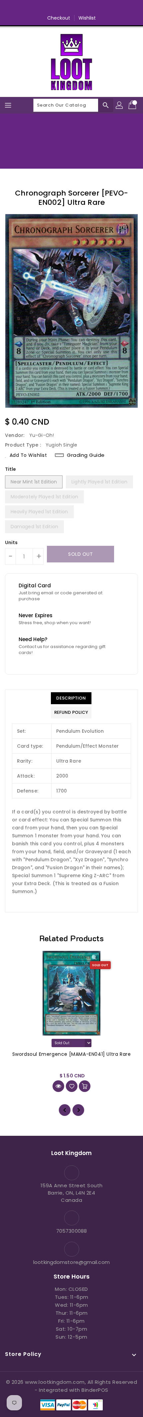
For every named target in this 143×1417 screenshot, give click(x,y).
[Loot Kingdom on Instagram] (71, 8)
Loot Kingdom (71, 151)
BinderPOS (94, 1389)
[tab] (71, 698)
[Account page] (119, 105)
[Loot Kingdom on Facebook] (46, 8)
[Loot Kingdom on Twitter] (59, 8)
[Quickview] (58, 1086)
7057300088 (71, 1230)
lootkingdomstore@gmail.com (71, 1262)
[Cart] (133, 105)
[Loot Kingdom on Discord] (97, 8)
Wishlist (87, 18)
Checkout (59, 18)
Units (11, 542)
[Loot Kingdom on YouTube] (84, 8)
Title (10, 469)
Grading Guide (86, 455)
